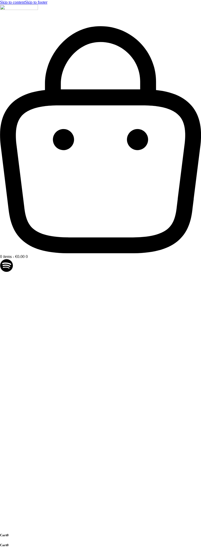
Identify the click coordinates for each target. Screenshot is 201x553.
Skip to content (12, 2)
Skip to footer (36, 2)
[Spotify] (6, 265)
